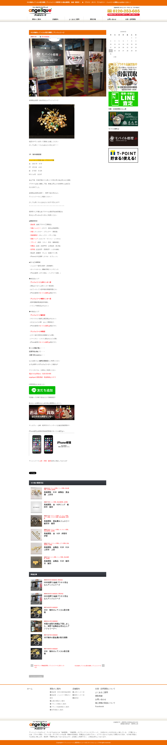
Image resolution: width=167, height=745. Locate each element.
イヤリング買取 (54, 515)
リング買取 (61, 488)
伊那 (45, 461)
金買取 (49, 489)
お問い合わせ (111, 19)
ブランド (33, 242)
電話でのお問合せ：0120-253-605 (40, 374)
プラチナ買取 (54, 517)
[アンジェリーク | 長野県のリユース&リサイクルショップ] (40, 15)
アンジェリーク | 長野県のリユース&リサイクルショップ (81, 742)
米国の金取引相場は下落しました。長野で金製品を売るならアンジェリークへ (56, 626)
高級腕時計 (34, 235)
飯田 (49, 461)
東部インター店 (79, 695)
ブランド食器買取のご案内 (60, 707)
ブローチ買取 (54, 488)
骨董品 (32, 246)
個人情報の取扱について (105, 703)
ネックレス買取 (64, 515)
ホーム (29, 689)
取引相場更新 (45, 36)
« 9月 (114, 57)
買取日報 (93, 19)
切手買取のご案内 (57, 710)
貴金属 (32, 224)
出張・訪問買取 (130, 19)
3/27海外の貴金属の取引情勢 (55, 637)
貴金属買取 (60, 502)
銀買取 (53, 489)
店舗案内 (55, 19)
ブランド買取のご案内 (58, 704)
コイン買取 (53, 557)
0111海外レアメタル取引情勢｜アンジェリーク (88, 665)
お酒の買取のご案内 (58, 701)
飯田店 (76, 698)
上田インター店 (79, 692)
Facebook (99, 706)
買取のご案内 (36, 19)
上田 (40, 461)
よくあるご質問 (74, 19)
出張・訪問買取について (105, 689)
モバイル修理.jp (44, 293)
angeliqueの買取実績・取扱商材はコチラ (42, 377)
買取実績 (60, 580)
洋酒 (31, 232)
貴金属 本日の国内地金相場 (61, 692)
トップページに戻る (36, 676)
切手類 (32, 249)
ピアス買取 (47, 517)
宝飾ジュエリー (35, 228)
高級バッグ (34, 239)
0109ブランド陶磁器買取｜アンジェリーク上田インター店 (49, 666)
